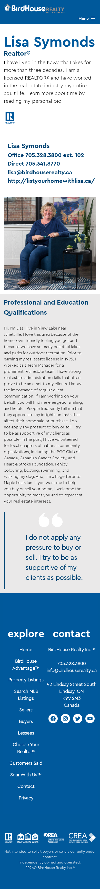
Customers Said (25, 763)
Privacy (26, 798)
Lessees (26, 733)
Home (25, 649)
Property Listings (26, 679)
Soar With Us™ (26, 774)
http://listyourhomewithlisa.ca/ (51, 181)
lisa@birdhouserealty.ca (40, 172)
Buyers (26, 721)
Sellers (26, 709)
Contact (26, 786)
